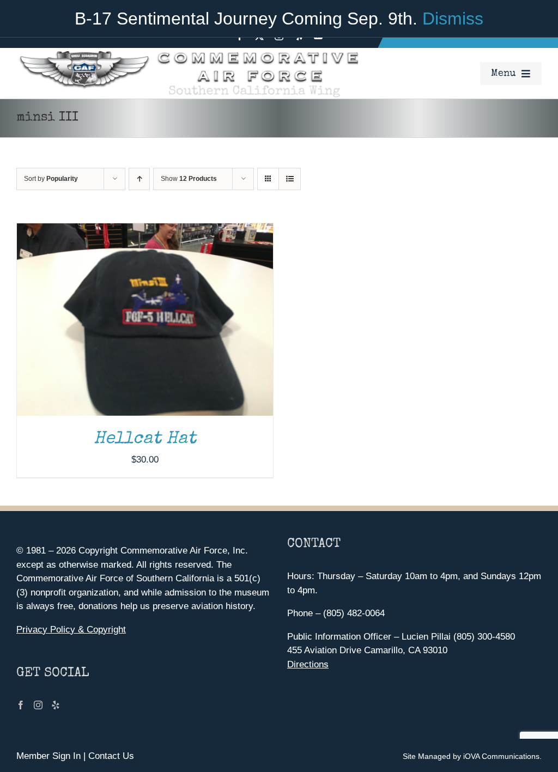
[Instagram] (38, 705)
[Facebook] (20, 705)
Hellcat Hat (145, 439)
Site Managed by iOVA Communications (471, 756)
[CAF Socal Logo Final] (188, 52)
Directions (308, 664)
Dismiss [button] (452, 18)
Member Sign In (48, 756)
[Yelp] (55, 705)
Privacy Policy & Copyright (71, 629)
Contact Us (111, 756)
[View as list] (289, 179)
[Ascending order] (139, 179)
